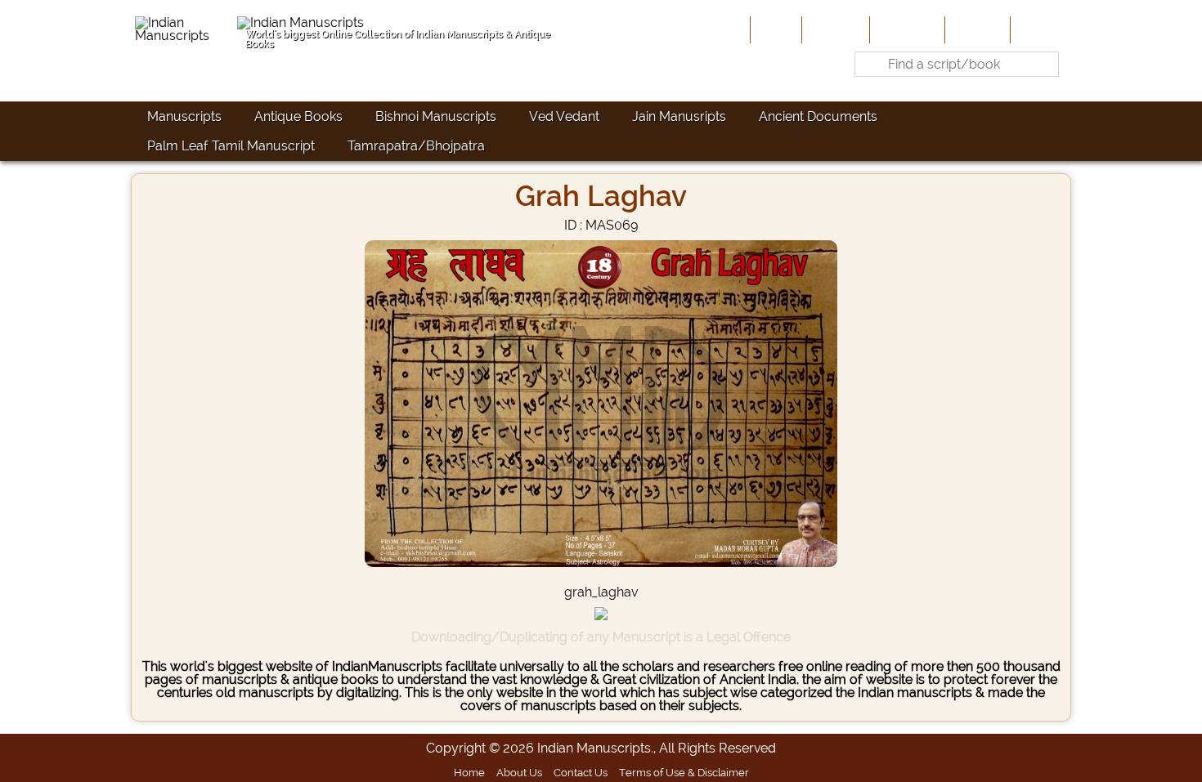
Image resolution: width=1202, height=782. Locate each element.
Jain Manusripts (679, 116)
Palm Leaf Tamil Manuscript (231, 146)
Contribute (905, 29)
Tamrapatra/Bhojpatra (416, 146)
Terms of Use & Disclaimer (684, 772)
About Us (834, 29)
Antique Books (298, 116)
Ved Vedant (564, 116)
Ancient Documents (818, 116)
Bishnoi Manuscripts (435, 116)
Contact (1039, 29)
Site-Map (975, 29)
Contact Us (581, 772)
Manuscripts (184, 116)
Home (774, 29)
